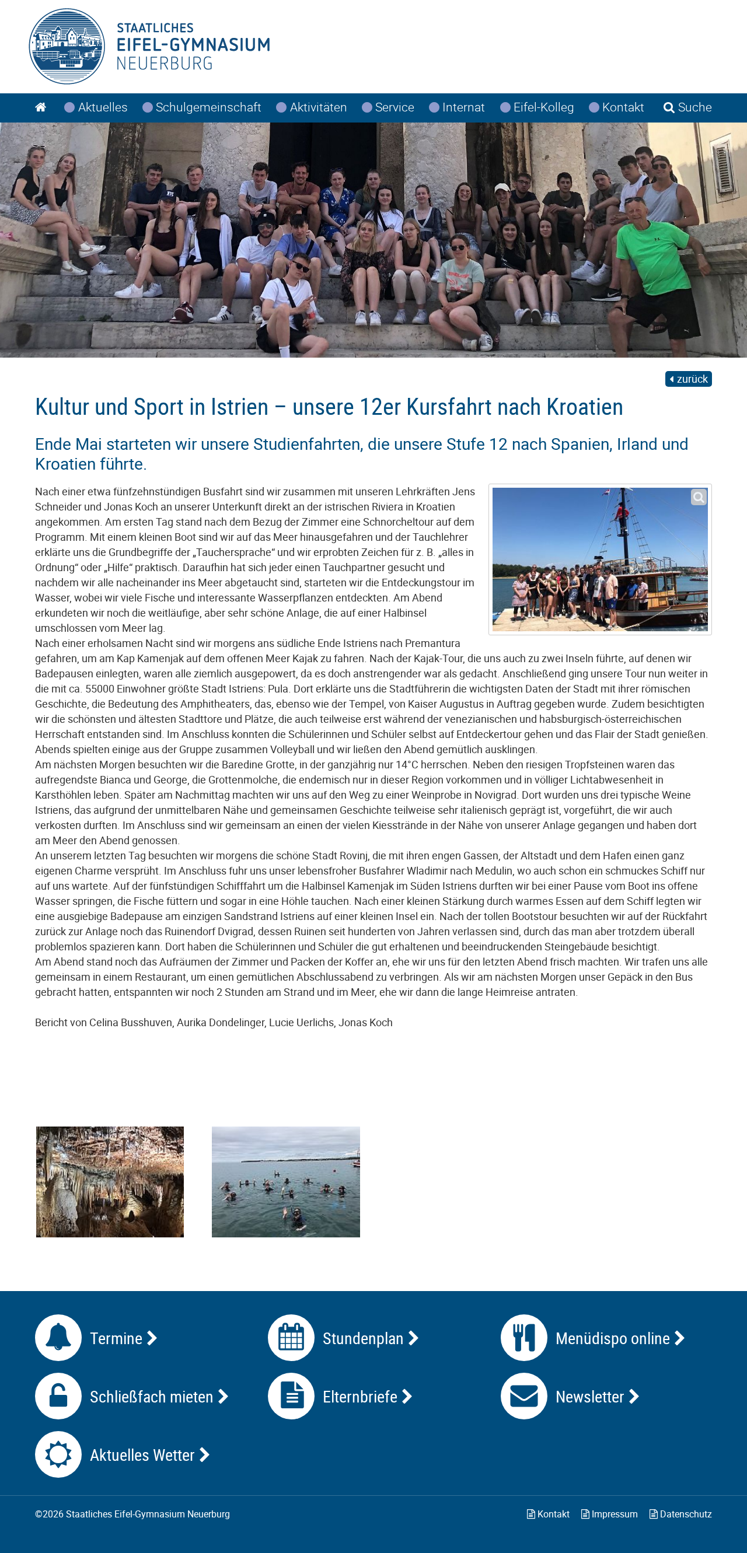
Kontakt (552, 1513)
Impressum (613, 1513)
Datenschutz (685, 1513)
